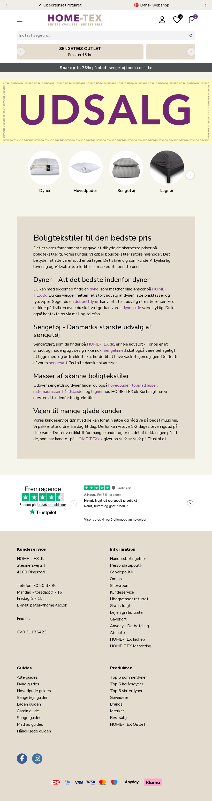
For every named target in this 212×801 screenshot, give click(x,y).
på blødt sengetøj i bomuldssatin (106, 68)
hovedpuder (119, 385)
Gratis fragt (120, 606)
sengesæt (58, 363)
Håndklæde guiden (34, 731)
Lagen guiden (29, 704)
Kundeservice (122, 592)
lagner (97, 391)
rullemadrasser (46, 391)
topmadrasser (144, 385)
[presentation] (6, 5)
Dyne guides (28, 684)
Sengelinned (114, 350)
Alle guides (27, 677)
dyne (94, 289)
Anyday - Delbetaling (129, 626)
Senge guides (29, 718)
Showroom (120, 585)
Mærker (117, 711)
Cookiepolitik (121, 572)
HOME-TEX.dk (100, 344)
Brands (116, 704)
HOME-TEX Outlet (127, 724)
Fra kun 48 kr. (80, 52)
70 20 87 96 (45, 585)
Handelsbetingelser (128, 559)
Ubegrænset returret (129, 599)
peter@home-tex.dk (48, 605)
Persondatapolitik (126, 565)
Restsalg (118, 718)
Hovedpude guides (34, 691)
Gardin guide (28, 711)
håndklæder (73, 391)
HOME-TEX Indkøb (127, 639)
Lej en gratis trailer (127, 612)
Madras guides (30, 724)
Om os (116, 579)
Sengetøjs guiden (32, 697)
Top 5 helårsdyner (126, 684)
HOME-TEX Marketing (130, 646)
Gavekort (118, 619)
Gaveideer (119, 697)
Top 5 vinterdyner (126, 691)
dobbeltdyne (86, 301)
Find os (23, 619)
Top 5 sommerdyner (128, 677)
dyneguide (132, 308)
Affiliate (117, 632)
